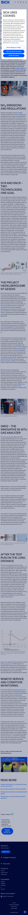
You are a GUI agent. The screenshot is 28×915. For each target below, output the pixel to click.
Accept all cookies (14, 56)
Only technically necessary (13, 52)
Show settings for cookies (14, 48)
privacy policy (14, 43)
